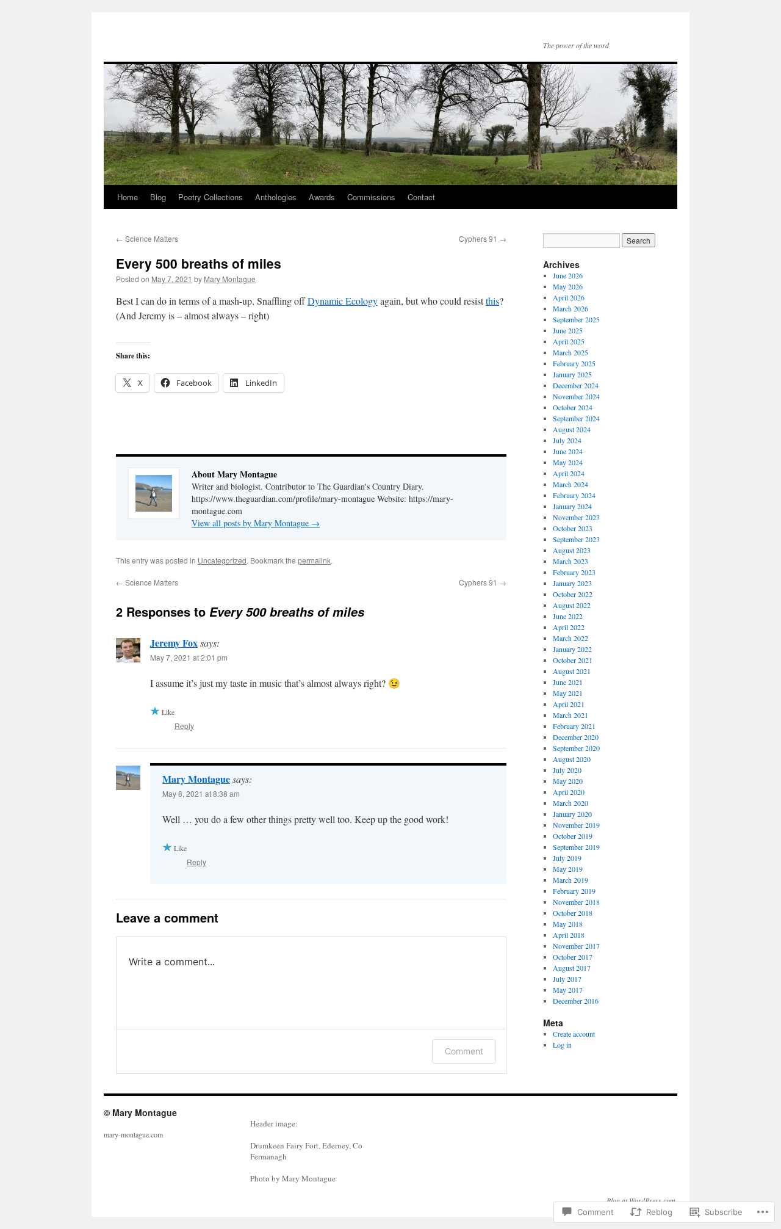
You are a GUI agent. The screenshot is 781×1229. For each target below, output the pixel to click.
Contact (421, 197)
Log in (562, 1045)
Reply (184, 725)
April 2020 (569, 792)
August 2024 (572, 429)
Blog (158, 197)
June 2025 (568, 330)
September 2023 (576, 539)
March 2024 (570, 484)
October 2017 (572, 957)
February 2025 (574, 363)
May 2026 (568, 286)
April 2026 (569, 297)
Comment (464, 1051)
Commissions (371, 197)
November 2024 (576, 396)
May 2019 (568, 869)
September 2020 (576, 748)
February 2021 (574, 726)
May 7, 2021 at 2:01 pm (189, 657)
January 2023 (572, 583)
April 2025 (569, 341)
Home (127, 197)
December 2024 (576, 385)
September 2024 (576, 418)
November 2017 (576, 946)
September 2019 (576, 847)
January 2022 (572, 649)
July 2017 (567, 979)
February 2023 (574, 572)
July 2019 (567, 858)
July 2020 (567, 770)
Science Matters (147, 238)
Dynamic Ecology (343, 300)
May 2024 (568, 462)
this (492, 300)
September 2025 (576, 319)
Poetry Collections (210, 197)
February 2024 (574, 495)
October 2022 (572, 594)
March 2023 (570, 561)
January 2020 (572, 814)
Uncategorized (222, 560)
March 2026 (570, 308)
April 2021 (569, 704)
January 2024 (572, 506)
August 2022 (572, 605)
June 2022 (568, 616)
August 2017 (572, 968)
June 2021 (568, 682)
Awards (322, 197)
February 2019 (574, 891)
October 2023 (572, 528)
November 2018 (576, 902)
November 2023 (576, 517)
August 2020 (572, 759)
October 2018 (572, 913)
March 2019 (570, 880)
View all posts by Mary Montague (256, 523)
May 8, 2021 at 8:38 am (201, 793)
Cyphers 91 (482, 238)
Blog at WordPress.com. (641, 1200)
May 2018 (568, 924)
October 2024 (572, 407)
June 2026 (568, 275)
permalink (314, 560)
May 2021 (568, 693)
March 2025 (570, 352)
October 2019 (572, 836)
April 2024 (569, 473)
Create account (574, 1034)
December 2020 (576, 737)
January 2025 (572, 374)
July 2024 (567, 440)
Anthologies (276, 197)
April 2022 (569, 627)
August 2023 (572, 550)
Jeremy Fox (174, 643)
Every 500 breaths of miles (198, 263)
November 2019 (576, 825)
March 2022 (570, 638)
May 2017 (568, 990)
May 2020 (568, 781)
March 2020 (570, 803)
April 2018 (569, 935)
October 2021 (572, 660)
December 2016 (576, 1001)
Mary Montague (230, 279)
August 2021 (572, 671)
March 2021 (570, 715)
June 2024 (568, 451)
